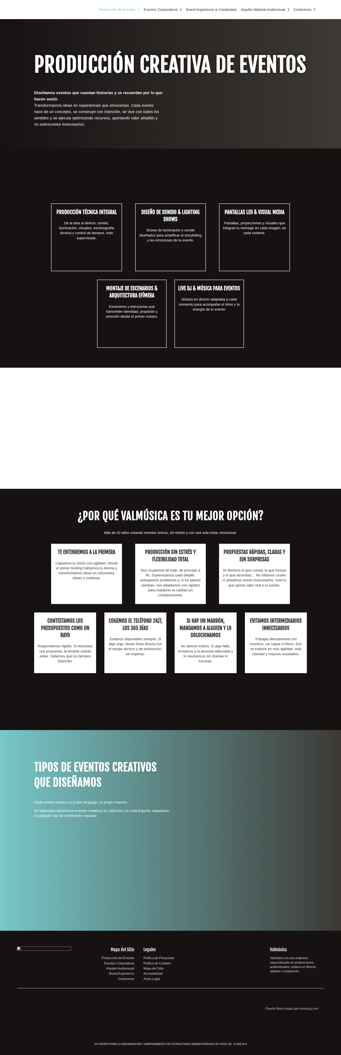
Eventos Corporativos (161, 10)
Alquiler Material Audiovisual (263, 10)
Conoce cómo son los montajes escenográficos (132, 335)
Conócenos (302, 10)
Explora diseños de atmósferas (170, 260)
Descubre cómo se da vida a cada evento (86, 265)
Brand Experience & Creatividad (211, 10)
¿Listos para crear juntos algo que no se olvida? (170, 696)
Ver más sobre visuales (254, 260)
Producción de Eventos (117, 10)
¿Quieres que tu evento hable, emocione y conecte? (227, 101)
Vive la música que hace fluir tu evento (209, 339)
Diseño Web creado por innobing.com (291, 1008)
